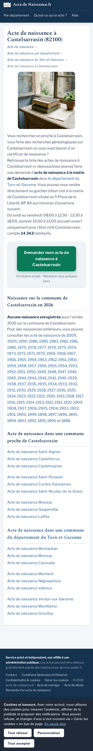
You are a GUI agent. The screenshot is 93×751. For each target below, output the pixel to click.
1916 (11, 402)
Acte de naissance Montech (30, 574)
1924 (11, 396)
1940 (62, 378)
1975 (61, 347)
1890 (51, 420)
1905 (42, 408)
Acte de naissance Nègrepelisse (34, 581)
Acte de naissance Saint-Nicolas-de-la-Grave (45, 491)
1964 (32, 359)
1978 (32, 347)
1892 (32, 420)
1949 (41, 372)
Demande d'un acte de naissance (28, 690)
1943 (32, 378)
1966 (11, 359)
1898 (42, 414)
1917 (79, 396)
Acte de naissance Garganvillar (33, 509)
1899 (32, 414)
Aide (75, 15)
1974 (71, 347)
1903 (63, 408)
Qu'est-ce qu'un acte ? (50, 15)
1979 (22, 347)
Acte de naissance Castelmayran (34, 466)
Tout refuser (18, 733)
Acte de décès (73, 685)
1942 (42, 378)
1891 (42, 420)
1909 (77, 402)
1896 (62, 414)
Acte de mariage (48, 685)
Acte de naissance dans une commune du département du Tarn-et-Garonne (45, 534)
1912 (49, 402)
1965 (21, 359)
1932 (72, 384)
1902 (74, 408)
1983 (53, 341)
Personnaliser (49, 733)
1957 (32, 366)
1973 (11, 353)
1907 (22, 408)
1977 (42, 347)
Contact (11, 675)
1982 (64, 341)
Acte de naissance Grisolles (30, 613)
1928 (41, 390)
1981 (74, 341)
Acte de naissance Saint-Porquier (35, 477)
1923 (21, 396)
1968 (61, 353)
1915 (21, 402)
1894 (11, 420)
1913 (40, 402)
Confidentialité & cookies (23, 680)
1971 (31, 353)
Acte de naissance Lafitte (28, 516)
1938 (11, 384)
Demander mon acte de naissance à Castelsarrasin (46, 258)
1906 (32, 408)
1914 (30, 402)
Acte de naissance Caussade (31, 563)
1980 (11, 347)
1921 (41, 396)
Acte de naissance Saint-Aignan (34, 452)
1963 (42, 359)
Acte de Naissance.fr (32, 5)
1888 (65, 420)
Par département (16, 15)
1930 (21, 390)
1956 (42, 366)
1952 (11, 372)
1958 (21, 366)
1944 (21, 378)
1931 (11, 390)
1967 (71, 353)
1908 (11, 408)
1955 (52, 366)
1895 (72, 414)
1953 (72, 366)
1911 (58, 402)
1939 (72, 378)
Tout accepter (19, 743)
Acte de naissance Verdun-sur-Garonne (40, 599)
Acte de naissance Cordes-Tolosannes (39, 484)
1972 (21, 353)
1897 (52, 414)
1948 (51, 372)
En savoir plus (55, 724)
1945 (11, 378)
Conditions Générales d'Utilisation (44, 675)
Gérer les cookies (56, 680)
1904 (53, 408)
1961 (62, 359)
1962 (52, 359)
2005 (12, 341)
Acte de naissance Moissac (29, 502)
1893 (21, 420)
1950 (31, 372)
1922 (31, 396)
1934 (52, 384)
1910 (67, 402)
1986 (33, 341)
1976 (51, 347)
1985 (43, 341)
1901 (11, 414)
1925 (71, 390)
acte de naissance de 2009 (53, 335)
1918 (70, 396)
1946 (72, 372)
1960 (72, 359)
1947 (62, 372)
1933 (62, 384)
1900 (21, 414)
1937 (21, 384)
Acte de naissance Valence (29, 588)
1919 (61, 396)
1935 (42, 384)
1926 (61, 390)
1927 (51, 390)
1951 (21, 372)
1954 (62, 366)
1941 (52, 378)
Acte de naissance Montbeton (32, 606)
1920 (50, 396)
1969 (50, 353)
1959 (11, 366)
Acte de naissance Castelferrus (33, 459)
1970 (40, 353)
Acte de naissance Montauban (32, 548)
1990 (22, 341)
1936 (31, 384)
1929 (31, 390)
